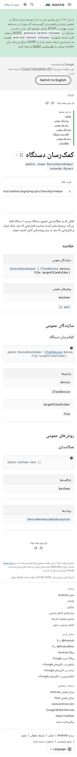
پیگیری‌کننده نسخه (65, 721)
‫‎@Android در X (65, 640)
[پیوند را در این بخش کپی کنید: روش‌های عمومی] (42, 436)
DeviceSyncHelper (23, 268)
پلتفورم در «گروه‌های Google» (58, 664)
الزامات (70, 601)
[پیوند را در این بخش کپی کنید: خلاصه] (57, 246)
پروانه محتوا (8, 563)
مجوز (24, 735)
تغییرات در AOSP (43, 46)
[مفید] (53, 103)
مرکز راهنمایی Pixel (64, 698)
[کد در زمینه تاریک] (71, 348)
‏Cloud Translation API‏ (36, 69)
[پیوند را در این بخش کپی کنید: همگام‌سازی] (53, 447)
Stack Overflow (65, 715)
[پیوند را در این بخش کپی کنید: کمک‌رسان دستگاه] (45, 337)
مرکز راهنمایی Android (62, 692)
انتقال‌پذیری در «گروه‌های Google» (56, 676)
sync (67, 307)
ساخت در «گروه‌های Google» (59, 670)
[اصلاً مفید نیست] (47, 103)
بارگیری (70, 607)
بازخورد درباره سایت (43, 741)
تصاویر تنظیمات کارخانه (62, 618)
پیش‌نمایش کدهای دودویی (61, 613)
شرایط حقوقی (37, 735)
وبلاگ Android (66, 652)
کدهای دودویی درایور (63, 624)
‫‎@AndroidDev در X (63, 646)
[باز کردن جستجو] (32, 4)
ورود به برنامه (11, 4)
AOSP (71, 95)
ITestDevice (49, 268)
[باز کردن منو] (69, 4)
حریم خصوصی (64, 741)
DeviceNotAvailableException (48, 519)
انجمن (51, 735)
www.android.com (63, 704)
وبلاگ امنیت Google (63, 658)
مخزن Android (66, 595)
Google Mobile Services (60, 709)
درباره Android (66, 735)
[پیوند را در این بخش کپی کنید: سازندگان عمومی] (40, 326)
